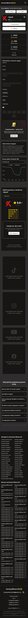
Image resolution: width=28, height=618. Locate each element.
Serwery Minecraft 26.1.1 (7, 495)
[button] (25, 3)
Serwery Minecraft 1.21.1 (7, 521)
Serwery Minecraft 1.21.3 (7, 517)
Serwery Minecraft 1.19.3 (7, 543)
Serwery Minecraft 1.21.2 (7, 519)
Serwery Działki (18, 471)
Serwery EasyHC (5, 457)
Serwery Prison (18, 443)
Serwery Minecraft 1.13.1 (21, 501)
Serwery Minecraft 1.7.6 (20, 569)
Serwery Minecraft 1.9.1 (20, 537)
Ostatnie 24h (6, 162)
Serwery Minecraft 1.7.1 (20, 577)
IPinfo (24, 425)
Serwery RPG (18, 447)
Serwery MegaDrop (6, 472)
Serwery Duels (4, 453)
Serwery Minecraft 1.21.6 (7, 513)
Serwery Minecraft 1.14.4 (21, 489)
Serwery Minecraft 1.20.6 (7, 527)
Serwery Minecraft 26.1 (7, 491)
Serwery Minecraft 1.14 (20, 486)
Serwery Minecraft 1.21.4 (7, 516)
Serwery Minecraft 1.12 (20, 505)
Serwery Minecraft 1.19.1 (7, 547)
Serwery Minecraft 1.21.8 (7, 509)
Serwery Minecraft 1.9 (20, 529)
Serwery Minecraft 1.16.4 (7, 569)
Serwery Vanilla (18, 463)
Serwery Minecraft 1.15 (7, 577)
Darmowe (5, 92)
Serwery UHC (18, 469)
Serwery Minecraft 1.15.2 (7, 580)
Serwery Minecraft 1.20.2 (7, 534)
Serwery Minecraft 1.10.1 (21, 525)
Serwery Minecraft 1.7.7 (20, 567)
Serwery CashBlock (5, 447)
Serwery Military (18, 474)
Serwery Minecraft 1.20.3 (7, 532)
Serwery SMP (18, 453)
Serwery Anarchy (5, 441)
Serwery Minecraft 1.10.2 (21, 524)
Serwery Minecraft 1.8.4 (20, 551)
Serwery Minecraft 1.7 (20, 560)
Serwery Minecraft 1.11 (20, 513)
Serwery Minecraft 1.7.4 (20, 572)
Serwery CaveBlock (5, 449)
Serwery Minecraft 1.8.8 (20, 545)
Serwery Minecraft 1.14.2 (21, 492)
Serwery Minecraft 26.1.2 (7, 493)
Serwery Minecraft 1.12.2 (21, 508)
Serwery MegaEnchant (6, 471)
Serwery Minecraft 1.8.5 (20, 549)
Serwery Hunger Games (7, 467)
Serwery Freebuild (5, 461)
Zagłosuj (15, 28)
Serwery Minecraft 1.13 (20, 497)
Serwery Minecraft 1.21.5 (7, 514)
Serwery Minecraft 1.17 (7, 558)
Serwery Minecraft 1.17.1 (7, 561)
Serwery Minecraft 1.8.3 (20, 553)
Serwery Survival (18, 461)
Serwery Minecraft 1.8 (20, 540)
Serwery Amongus (19, 476)
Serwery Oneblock (19, 439)
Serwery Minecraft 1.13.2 (21, 500)
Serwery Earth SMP (6, 455)
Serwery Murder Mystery (7, 478)
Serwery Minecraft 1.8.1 (20, 556)
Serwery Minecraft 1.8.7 (20, 546)
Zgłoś (22, 11)
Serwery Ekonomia (5, 459)
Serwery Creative (5, 451)
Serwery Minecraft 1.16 (7, 564)
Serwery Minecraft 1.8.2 (20, 554)
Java (4, 100)
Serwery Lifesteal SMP (6, 469)
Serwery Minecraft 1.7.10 (21, 562)
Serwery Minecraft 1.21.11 (5, 502)
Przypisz (11, 11)
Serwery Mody (4, 476)
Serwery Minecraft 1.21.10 (5, 505)
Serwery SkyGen (18, 457)
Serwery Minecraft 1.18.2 (7, 553)
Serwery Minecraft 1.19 (7, 539)
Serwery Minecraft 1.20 (7, 524)
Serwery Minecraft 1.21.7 (7, 511)
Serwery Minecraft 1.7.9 (20, 564)
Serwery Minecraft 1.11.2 (21, 516)
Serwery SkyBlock (19, 455)
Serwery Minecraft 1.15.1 (7, 582)
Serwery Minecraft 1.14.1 (21, 493)
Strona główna (5, 8)
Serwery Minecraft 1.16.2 (7, 572)
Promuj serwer (15, 24)
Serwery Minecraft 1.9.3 (20, 533)
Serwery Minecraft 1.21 (7, 498)
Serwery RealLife (19, 449)
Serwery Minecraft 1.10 (20, 521)
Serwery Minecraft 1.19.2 (7, 545)
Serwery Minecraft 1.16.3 (7, 570)
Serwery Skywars (19, 459)
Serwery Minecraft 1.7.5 (20, 571)
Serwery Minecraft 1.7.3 (20, 574)
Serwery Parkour (19, 441)
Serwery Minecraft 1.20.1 (7, 535)
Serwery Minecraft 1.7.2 (20, 576)
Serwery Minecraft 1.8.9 (20, 543)
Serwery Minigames (6, 474)
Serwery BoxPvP (5, 445)
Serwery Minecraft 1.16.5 (7, 567)
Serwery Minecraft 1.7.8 (20, 566)
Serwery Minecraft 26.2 (7, 486)
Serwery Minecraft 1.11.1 (21, 517)
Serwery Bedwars (5, 443)
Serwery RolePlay (19, 451)
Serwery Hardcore (5, 465)
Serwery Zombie (19, 472)
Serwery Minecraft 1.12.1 (21, 509)
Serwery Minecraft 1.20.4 (7, 530)
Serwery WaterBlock (19, 465)
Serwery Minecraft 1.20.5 (7, 529)
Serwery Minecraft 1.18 (7, 550)
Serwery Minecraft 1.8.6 (20, 548)
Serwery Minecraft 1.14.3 (21, 490)
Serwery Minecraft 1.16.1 (7, 574)
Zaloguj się (15, 233)
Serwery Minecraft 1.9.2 (20, 535)
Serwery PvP (18, 445)
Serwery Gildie (4, 463)
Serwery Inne (18, 467)
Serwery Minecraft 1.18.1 (7, 555)
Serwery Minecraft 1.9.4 (20, 532)
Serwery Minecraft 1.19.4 (7, 542)
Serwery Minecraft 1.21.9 (7, 508)
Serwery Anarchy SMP (6, 439)
